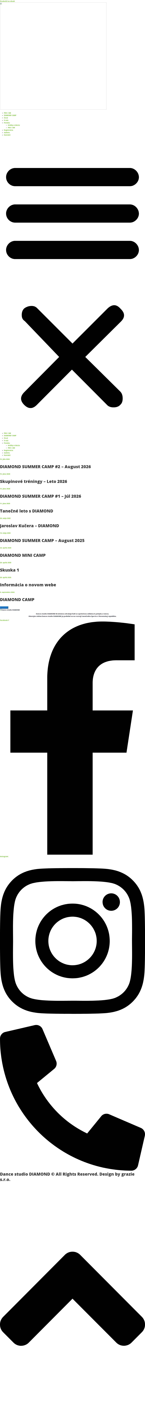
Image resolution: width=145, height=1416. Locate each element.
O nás (6, 120)
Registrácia (8, 130)
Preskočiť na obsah (7, 1)
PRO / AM (7, 113)
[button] (72, 284)
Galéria (7, 133)
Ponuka (7, 123)
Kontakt (7, 135)
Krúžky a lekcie (14, 125)
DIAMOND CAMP (10, 115)
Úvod (6, 118)
